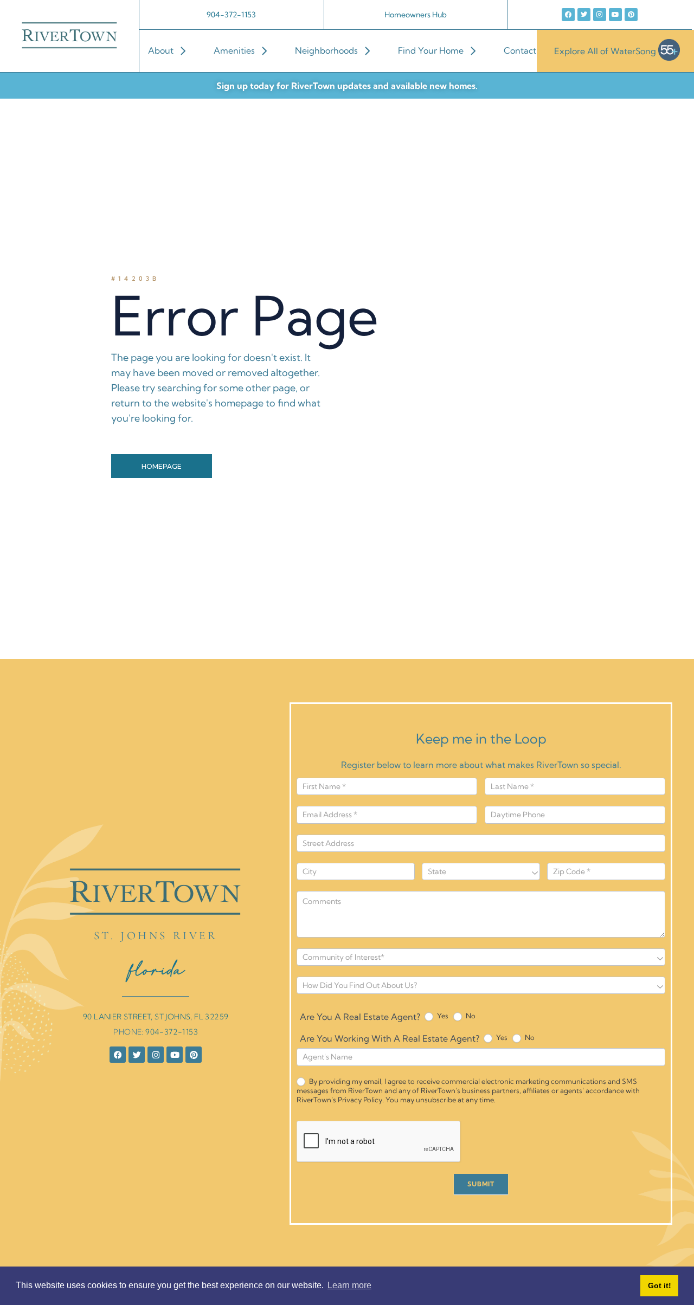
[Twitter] (583, 14)
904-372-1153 (231, 15)
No (469, 1015)
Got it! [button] (659, 1285)
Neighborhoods (326, 50)
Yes (441, 1015)
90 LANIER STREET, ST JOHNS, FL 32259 (155, 1017)
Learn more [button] (349, 1285)
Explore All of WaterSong (605, 50)
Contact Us (526, 50)
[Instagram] (599, 14)
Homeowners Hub (415, 15)
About (161, 50)
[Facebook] (568, 14)
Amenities (234, 50)
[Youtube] (615, 14)
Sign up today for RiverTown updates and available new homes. (347, 85)
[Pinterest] (631, 14)
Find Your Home (431, 50)
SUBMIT (480, 1184)
